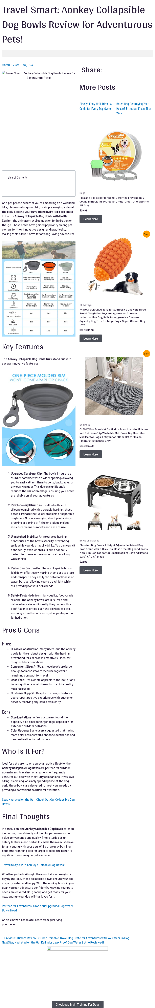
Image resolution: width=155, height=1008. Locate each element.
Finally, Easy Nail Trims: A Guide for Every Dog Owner (96, 105)
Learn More (91, 219)
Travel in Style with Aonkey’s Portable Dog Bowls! (33, 865)
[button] (77, 53)
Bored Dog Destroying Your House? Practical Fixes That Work (133, 108)
